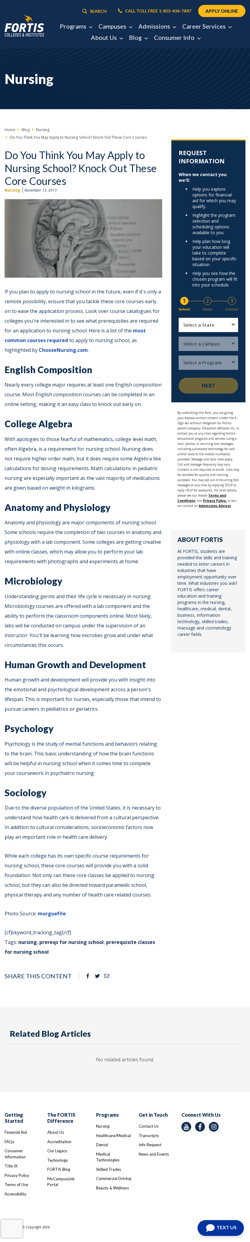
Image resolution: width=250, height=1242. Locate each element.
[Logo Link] (24, 26)
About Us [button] (104, 37)
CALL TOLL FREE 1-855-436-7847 (157, 11)
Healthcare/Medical (113, 1135)
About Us (55, 1132)
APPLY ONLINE (221, 11)
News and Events (154, 1154)
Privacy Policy (17, 1175)
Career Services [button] (204, 26)
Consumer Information (15, 1153)
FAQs (9, 1141)
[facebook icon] (200, 1127)
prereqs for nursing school (71, 942)
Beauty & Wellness (112, 1187)
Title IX (11, 1166)
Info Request (150, 1144)
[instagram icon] (214, 1127)
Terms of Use (16, 1184)
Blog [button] (136, 37)
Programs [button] (74, 26)
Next (208, 385)
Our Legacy (57, 1150)
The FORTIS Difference (61, 1118)
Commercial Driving (113, 1178)
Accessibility (16, 1194)
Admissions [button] (154, 26)
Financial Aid (16, 1132)
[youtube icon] (186, 1127)
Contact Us (149, 1126)
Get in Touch (153, 1115)
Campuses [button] (112, 26)
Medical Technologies (108, 1157)
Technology (57, 1160)
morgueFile (52, 913)
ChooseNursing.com (63, 350)
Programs (107, 1115)
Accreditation (59, 1141)
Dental (102, 1144)
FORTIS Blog (58, 1169)
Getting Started (14, 1118)
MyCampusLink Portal (61, 1181)
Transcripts (149, 1135)
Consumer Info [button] (175, 37)
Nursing (12, 190)
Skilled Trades (108, 1169)
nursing (27, 942)
